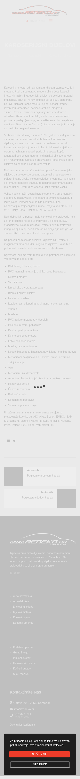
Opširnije (40, 764)
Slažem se (39, 754)
